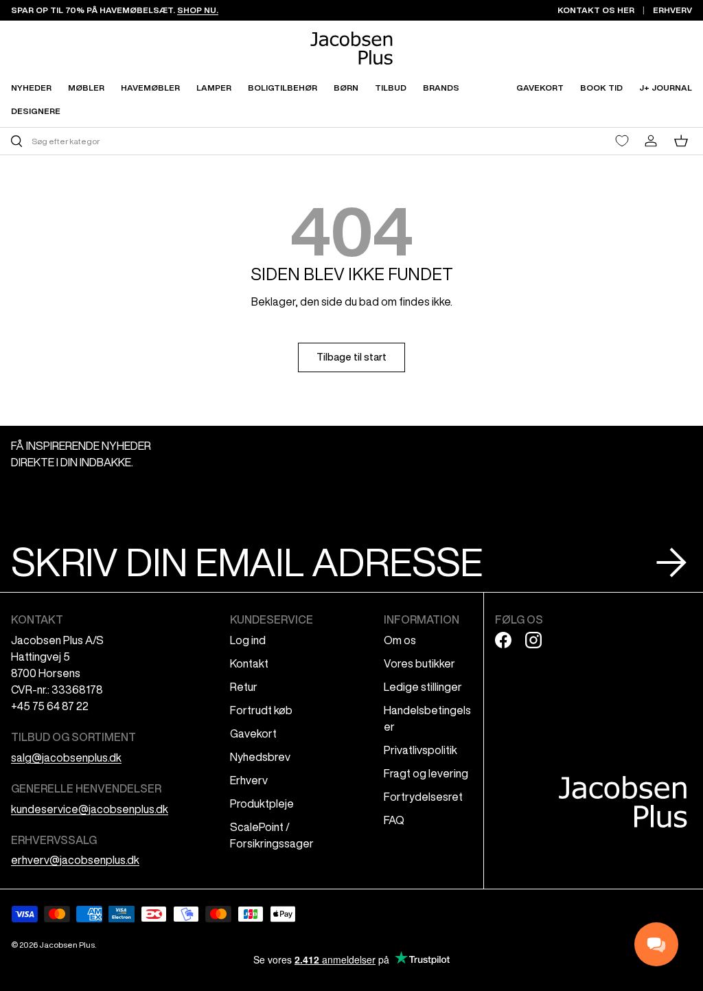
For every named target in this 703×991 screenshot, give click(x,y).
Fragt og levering (426, 773)
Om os (400, 640)
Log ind (248, 640)
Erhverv (249, 780)
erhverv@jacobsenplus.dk (75, 859)
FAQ (394, 820)
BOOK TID (601, 87)
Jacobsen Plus (67, 944)
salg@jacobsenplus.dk (66, 757)
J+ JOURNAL (665, 87)
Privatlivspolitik (420, 749)
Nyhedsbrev (260, 756)
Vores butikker (419, 663)
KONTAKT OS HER (595, 9)
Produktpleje (262, 803)
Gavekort (253, 733)
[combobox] (179, 141)
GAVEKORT (540, 87)
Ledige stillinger (423, 686)
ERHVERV (672, 9)
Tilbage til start (351, 357)
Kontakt (249, 663)
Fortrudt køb (261, 710)
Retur (243, 686)
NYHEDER (31, 87)
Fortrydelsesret (423, 796)
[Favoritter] (622, 141)
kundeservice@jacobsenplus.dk (89, 809)
